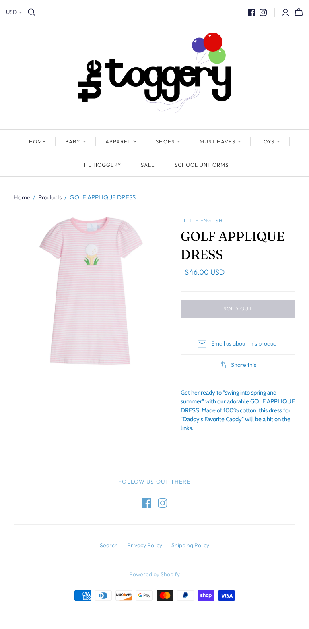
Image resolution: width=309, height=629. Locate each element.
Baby (72, 141)
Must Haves (217, 141)
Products (50, 197)
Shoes (165, 141)
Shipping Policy (190, 545)
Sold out (237, 308)
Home (37, 141)
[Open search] (32, 12)
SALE (148, 164)
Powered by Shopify (154, 574)
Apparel (118, 141)
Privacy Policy (144, 545)
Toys (267, 141)
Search (109, 545)
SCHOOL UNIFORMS (202, 164)
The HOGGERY (101, 164)
